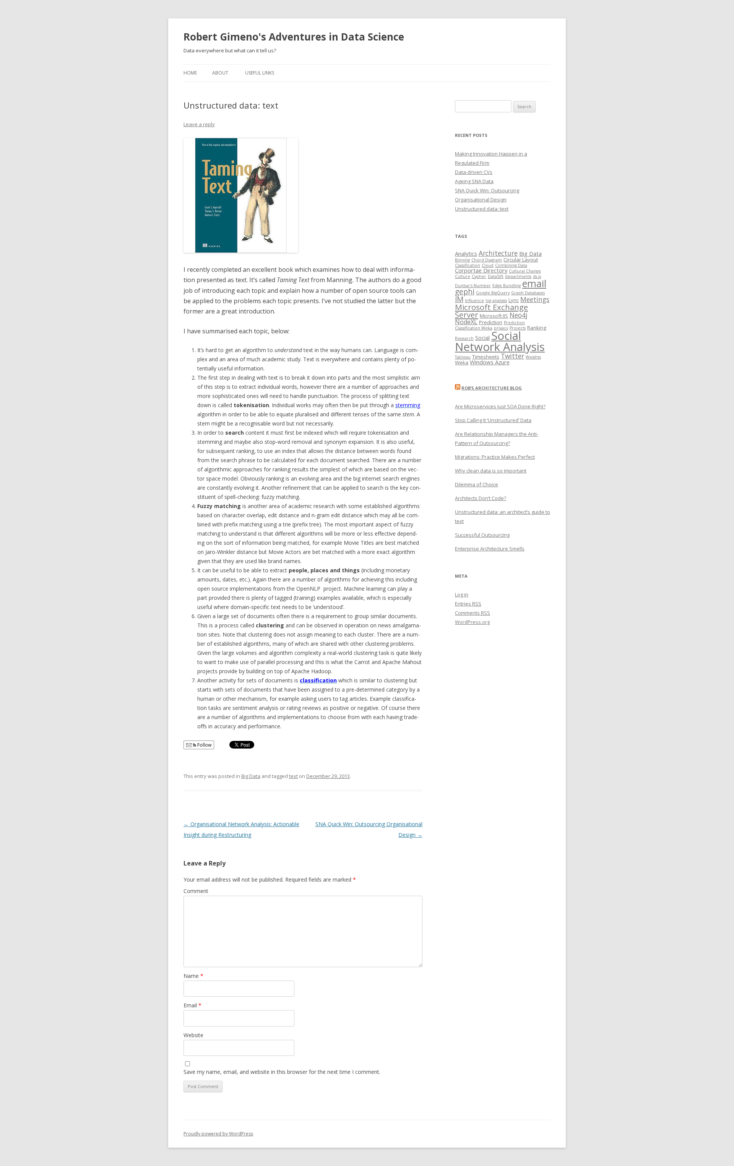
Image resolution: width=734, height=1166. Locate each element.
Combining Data (511, 265)
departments (518, 276)
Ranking (536, 327)
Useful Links (259, 73)
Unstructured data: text (481, 208)
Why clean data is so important (490, 470)
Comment (196, 891)
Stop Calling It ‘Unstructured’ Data (493, 420)
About (220, 73)
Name (193, 975)
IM (459, 299)
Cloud (488, 265)
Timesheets (485, 356)
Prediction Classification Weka (490, 325)
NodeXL (466, 322)
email (534, 283)
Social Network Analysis (500, 341)
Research (464, 338)
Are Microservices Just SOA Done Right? (500, 406)
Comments (472, 612)
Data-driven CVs (473, 172)
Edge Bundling (506, 285)
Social (482, 337)
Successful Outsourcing (482, 534)
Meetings (534, 299)
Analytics (466, 253)
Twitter (512, 356)
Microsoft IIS (494, 315)
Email (192, 1005)
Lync (513, 300)
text (293, 776)
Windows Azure (490, 362)
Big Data (250, 776)
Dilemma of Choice (476, 484)
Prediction (490, 322)
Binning (462, 260)
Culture (462, 276)
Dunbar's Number (473, 285)
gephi (464, 292)
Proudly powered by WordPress (218, 1133)
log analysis (496, 300)
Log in (461, 594)
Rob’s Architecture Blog (491, 388)
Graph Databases (528, 293)
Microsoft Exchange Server (491, 311)
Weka (461, 362)
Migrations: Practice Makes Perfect (495, 456)
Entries (468, 603)
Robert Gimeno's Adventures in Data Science (294, 37)
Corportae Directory (481, 270)
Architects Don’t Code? (480, 498)
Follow (203, 745)
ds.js (537, 276)
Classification (467, 265)
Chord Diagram (486, 260)
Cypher (479, 276)
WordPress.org (472, 622)
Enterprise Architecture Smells (490, 548)
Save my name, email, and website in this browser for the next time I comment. (282, 1071)
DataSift (495, 276)
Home (190, 73)
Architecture (498, 253)
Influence (474, 300)
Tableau (463, 357)
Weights (533, 357)
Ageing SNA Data (474, 181)
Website (193, 1035)
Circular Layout (520, 259)
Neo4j (519, 315)
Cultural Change (525, 271)
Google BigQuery (493, 293)
